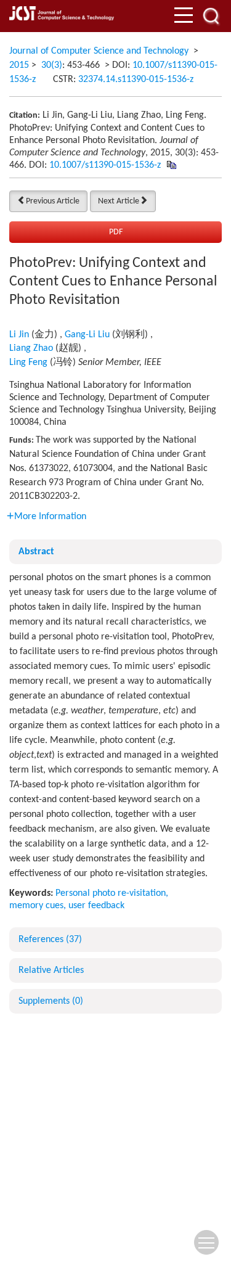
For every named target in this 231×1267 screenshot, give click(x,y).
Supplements (50, 1001)
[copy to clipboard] (171, 165)
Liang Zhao (31, 348)
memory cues (36, 906)
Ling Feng (28, 362)
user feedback (96, 906)
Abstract (36, 552)
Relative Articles (51, 970)
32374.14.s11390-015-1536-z (135, 79)
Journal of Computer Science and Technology (98, 51)
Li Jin (19, 335)
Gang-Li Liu (87, 335)
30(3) (51, 65)
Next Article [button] (118, 201)
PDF (116, 232)
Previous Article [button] (52, 201)
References (50, 940)
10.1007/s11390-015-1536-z (105, 165)
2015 (19, 65)
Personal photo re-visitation (110, 893)
